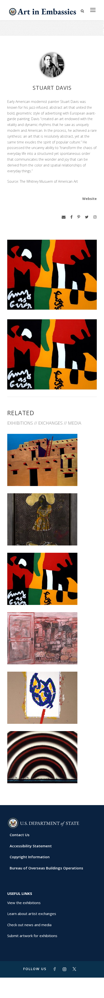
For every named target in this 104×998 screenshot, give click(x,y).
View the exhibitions (24, 902)
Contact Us (20, 834)
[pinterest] (78, 217)
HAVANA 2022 (52, 594)
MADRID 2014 (52, 654)
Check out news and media (29, 924)
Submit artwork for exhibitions (32, 935)
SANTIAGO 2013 (52, 713)
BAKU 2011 (52, 772)
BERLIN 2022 (52, 535)
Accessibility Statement (31, 845)
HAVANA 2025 (52, 475)
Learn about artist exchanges (31, 913)
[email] (64, 217)
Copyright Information (30, 856)
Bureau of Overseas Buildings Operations (46, 868)
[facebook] (71, 217)
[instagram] (95, 217)
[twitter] (87, 217)
